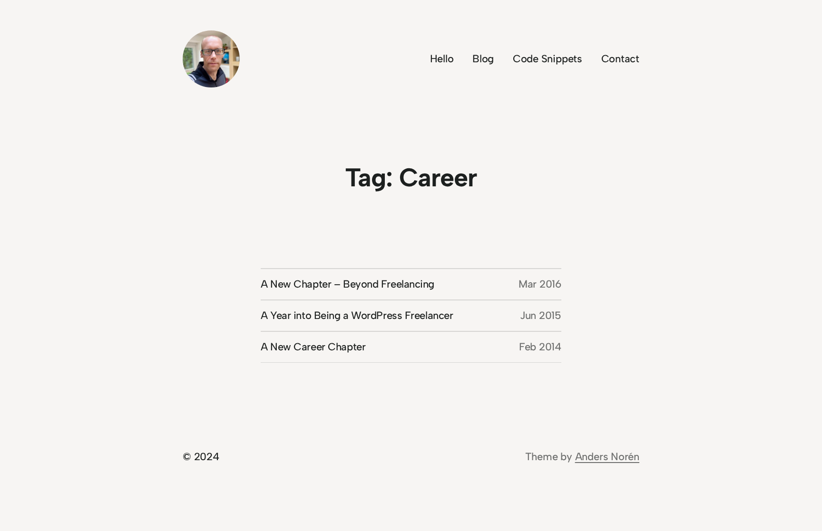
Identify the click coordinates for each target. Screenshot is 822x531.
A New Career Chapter (313, 346)
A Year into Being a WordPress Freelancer (357, 315)
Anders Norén (607, 456)
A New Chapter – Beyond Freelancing (347, 284)
